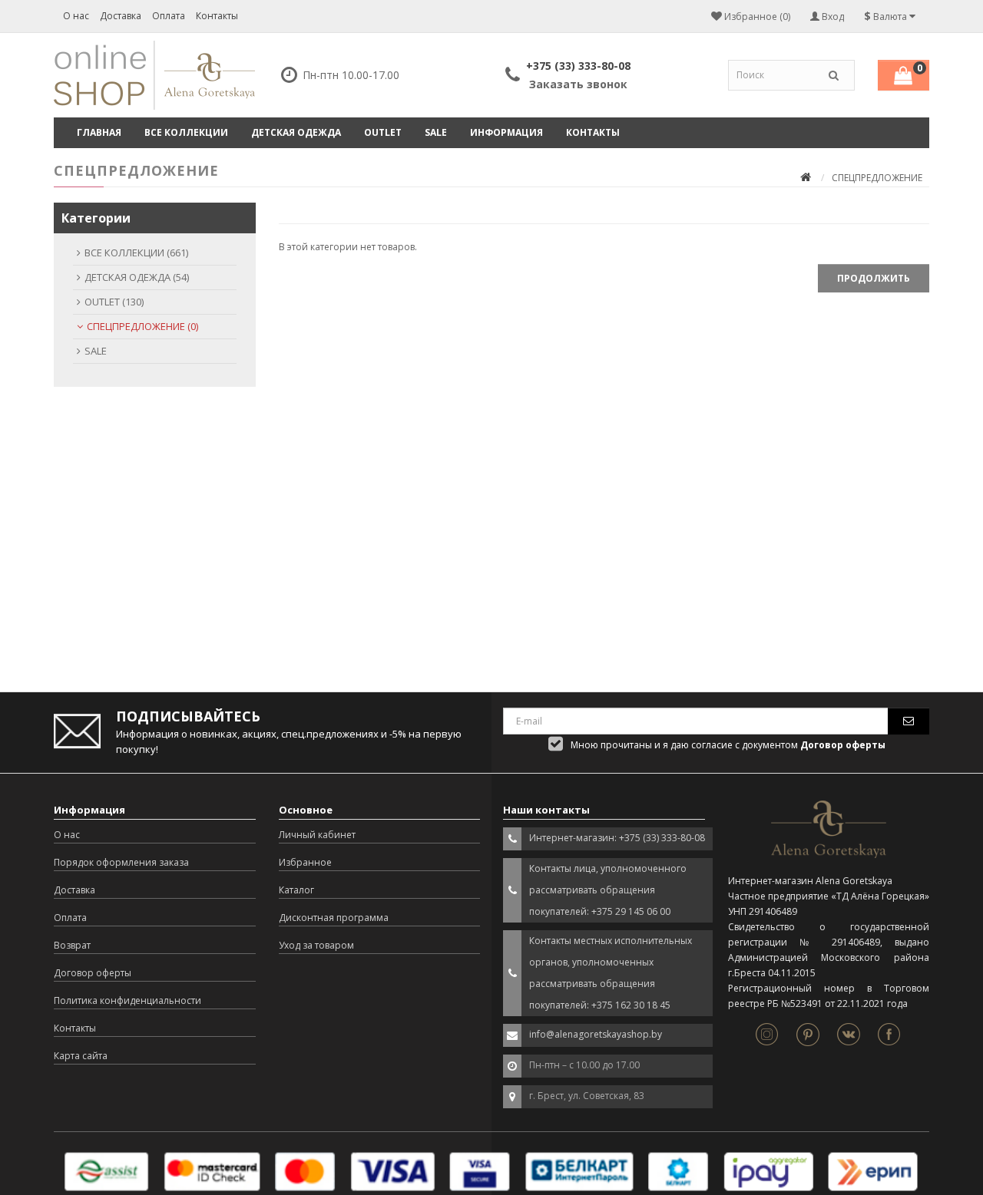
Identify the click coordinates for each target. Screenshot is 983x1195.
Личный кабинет (317, 834)
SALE (436, 132)
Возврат (72, 945)
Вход (831, 16)
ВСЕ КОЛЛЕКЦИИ (186, 132)
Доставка (120, 15)
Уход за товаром (316, 945)
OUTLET (383, 132)
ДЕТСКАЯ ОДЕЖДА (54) (136, 277)
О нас (76, 15)
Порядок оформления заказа (121, 862)
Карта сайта (81, 1055)
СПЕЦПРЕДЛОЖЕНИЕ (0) (142, 326)
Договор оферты (92, 972)
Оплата (168, 15)
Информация (506, 132)
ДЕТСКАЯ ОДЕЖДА (296, 132)
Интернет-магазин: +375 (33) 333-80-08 (617, 837)
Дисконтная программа (334, 917)
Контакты (217, 15)
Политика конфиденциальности (127, 1000)
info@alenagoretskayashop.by (595, 1034)
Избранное (305, 862)
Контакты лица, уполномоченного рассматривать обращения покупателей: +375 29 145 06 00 (608, 890)
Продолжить (873, 278)
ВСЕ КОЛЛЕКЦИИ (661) (136, 252)
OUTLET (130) (114, 302)
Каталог (296, 889)
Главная (99, 132)
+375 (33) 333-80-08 (578, 65)
